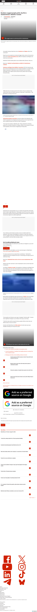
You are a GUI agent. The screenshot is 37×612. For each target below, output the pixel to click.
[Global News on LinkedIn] (7, 577)
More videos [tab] (11, 347)
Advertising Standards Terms (5, 606)
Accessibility (2, 609)
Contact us (2, 590)
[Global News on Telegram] (7, 585)
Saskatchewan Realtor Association (10, 118)
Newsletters (2, 592)
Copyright (2, 603)
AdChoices (35, 611)
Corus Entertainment (3, 607)
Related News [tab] (6, 347)
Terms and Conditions (7, 251)
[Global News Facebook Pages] (7, 562)
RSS (1, 591)
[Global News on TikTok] (22, 577)
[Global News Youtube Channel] (7, 570)
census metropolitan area (13, 56)
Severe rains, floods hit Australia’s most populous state (16, 349)
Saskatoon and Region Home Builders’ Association (13, 67)
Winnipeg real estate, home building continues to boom (16, 354)
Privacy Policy (16, 251)
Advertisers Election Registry (5, 596)
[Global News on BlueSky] (22, 585)
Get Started (6, 248)
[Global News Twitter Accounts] (22, 562)
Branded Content (3, 589)
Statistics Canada (11, 267)
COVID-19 (25, 296)
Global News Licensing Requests (6, 597)
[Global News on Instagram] (22, 570)
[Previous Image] (4, 206)
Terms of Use (2, 604)
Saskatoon (21, 51)
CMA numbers (18, 325)
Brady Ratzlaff (7, 16)
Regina (26, 51)
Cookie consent (3, 598)
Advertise (1, 605)
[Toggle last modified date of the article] (13, 17)
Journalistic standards (19, 409)
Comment (7, 411)
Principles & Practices (4, 587)
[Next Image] (7, 206)
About (1, 586)
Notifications (2, 593)
